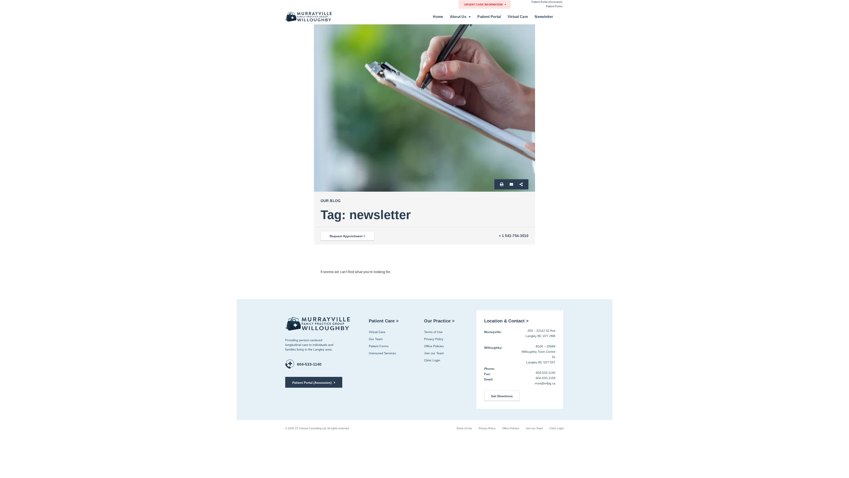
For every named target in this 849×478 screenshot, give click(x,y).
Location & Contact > (506, 320)
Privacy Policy (433, 339)
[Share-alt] (521, 184)
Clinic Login (432, 360)
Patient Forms (554, 6)
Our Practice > (439, 320)
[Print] (501, 184)
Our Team (376, 339)
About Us (458, 17)
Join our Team (434, 353)
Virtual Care (518, 17)
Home (438, 17)
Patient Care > (384, 320)
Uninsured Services (382, 353)
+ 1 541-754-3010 (513, 236)
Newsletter (544, 17)
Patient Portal (489, 17)
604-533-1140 (309, 364)
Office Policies (434, 346)
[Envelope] (511, 184)
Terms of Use (433, 332)
